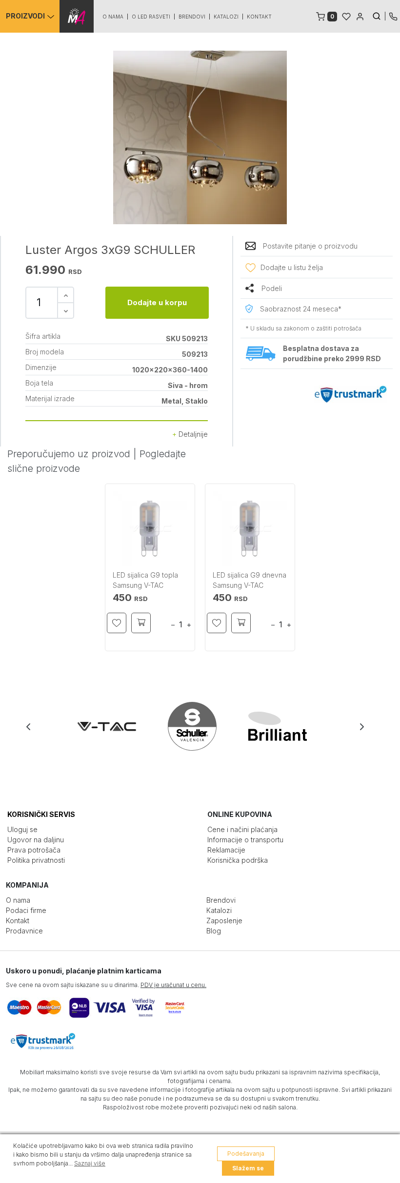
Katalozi (226, 16)
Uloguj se (22, 829)
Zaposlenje (224, 920)
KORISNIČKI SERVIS (41, 814)
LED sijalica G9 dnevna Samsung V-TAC (249, 580)
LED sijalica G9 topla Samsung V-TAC (145, 580)
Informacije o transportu (245, 839)
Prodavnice (24, 931)
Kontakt (259, 16)
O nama (112, 16)
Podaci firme (26, 910)
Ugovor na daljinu (35, 839)
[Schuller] (201, 726)
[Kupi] (141, 623)
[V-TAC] (115, 726)
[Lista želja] (346, 15)
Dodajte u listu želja (291, 267)
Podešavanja (245, 1153)
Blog (213, 931)
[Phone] (393, 15)
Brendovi (192, 16)
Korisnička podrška (237, 860)
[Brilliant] (286, 726)
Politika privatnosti (36, 860)
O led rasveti (151, 16)
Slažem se (248, 1168)
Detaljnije (192, 434)
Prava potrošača (33, 850)
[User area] (360, 15)
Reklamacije (226, 850)
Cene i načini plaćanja (242, 829)
